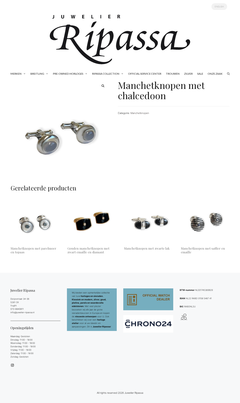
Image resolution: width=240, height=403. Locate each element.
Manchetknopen (139, 113)
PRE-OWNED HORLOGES (68, 73)
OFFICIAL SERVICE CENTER (144, 73)
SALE (200, 73)
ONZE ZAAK (215, 73)
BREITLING (37, 73)
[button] (228, 73)
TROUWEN (173, 73)
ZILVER (188, 73)
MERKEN (16, 73)
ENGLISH (219, 6)
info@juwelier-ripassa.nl (22, 312)
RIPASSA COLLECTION (105, 73)
